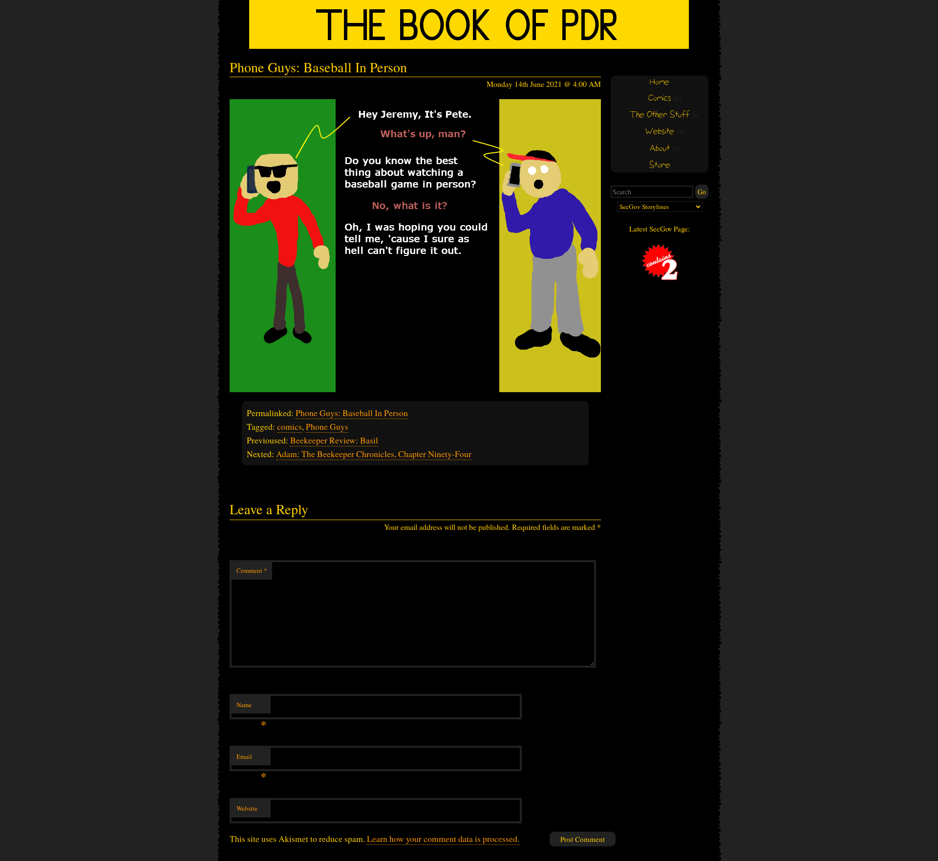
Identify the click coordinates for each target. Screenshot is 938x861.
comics (289, 426)
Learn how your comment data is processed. (443, 838)
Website (246, 808)
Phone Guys (327, 426)
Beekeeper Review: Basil (334, 440)
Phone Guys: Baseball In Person (352, 413)
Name (251, 707)
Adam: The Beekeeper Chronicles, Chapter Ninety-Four (373, 454)
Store (659, 165)
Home (659, 82)
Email (251, 759)
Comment (251, 570)
